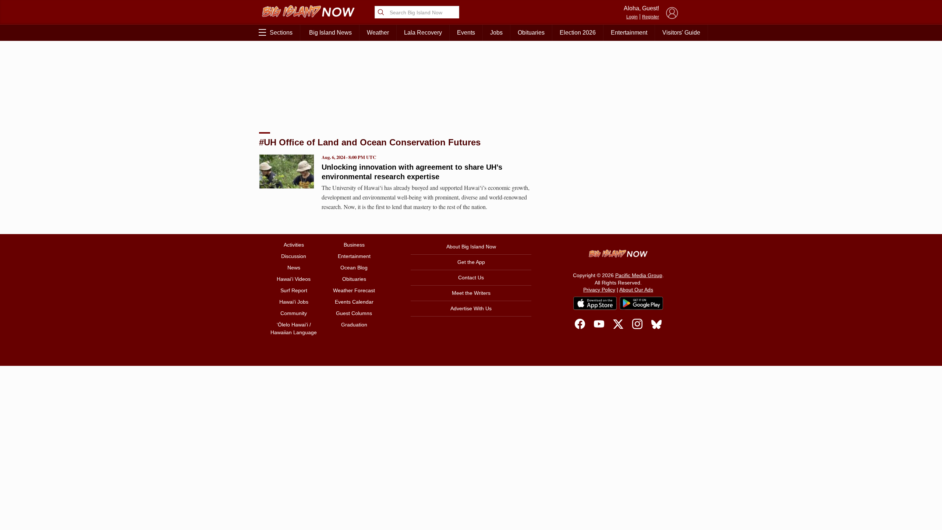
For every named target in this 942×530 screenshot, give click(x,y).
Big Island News (330, 32)
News (293, 268)
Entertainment (629, 32)
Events (466, 32)
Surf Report (293, 290)
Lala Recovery (423, 32)
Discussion (293, 256)
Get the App (471, 262)
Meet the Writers (471, 293)
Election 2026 (578, 32)
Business (354, 245)
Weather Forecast (354, 290)
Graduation (354, 325)
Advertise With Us (471, 308)
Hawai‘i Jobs (293, 302)
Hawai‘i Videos (294, 279)
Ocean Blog (354, 268)
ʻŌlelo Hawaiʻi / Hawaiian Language (293, 328)
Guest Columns (354, 313)
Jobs (496, 32)
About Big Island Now (471, 247)
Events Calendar (354, 302)
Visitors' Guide (681, 32)
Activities (294, 245)
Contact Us (471, 277)
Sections (281, 32)
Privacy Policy (599, 290)
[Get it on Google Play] (641, 303)
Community (293, 313)
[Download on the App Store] (595, 303)
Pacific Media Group (638, 275)
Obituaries (531, 32)
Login (632, 17)
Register (650, 17)
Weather (378, 32)
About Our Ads (636, 290)
